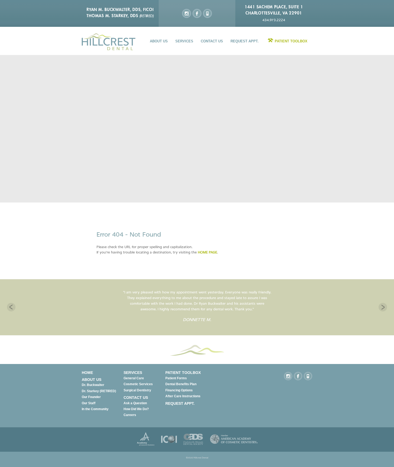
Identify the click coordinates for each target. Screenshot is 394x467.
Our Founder (91, 397)
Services (184, 41)
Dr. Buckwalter (93, 385)
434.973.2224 (273, 20)
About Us (159, 41)
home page (207, 252)
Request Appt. (245, 41)
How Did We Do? (136, 409)
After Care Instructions (182, 396)
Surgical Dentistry (137, 390)
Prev (11, 307)
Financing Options (179, 390)
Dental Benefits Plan (180, 384)
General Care (134, 378)
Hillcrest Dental (108, 41)
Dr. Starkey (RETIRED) (99, 391)
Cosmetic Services (138, 384)
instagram (186, 13)
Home (87, 372)
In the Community (95, 409)
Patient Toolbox (291, 41)
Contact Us (212, 41)
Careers (130, 415)
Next (382, 307)
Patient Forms (176, 378)
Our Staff (88, 403)
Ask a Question (135, 403)
